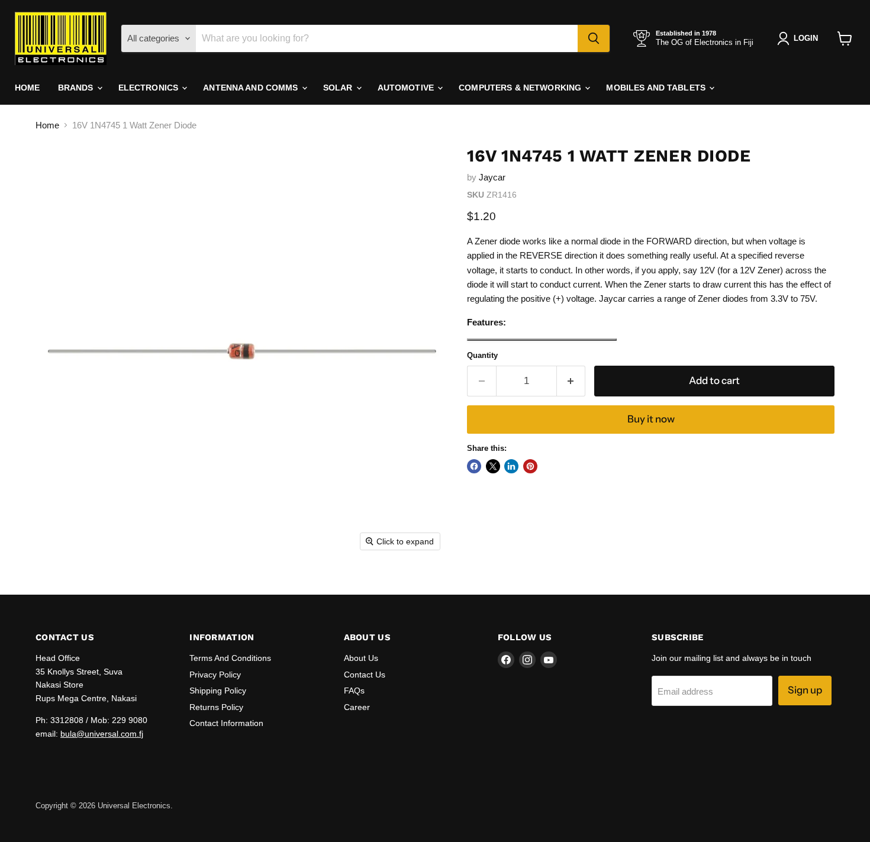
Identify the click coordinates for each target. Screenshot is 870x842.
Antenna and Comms (252, 87)
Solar (339, 87)
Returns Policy (216, 707)
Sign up (805, 690)
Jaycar (492, 177)
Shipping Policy (217, 690)
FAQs (354, 690)
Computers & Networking (521, 87)
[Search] (594, 38)
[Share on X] (493, 466)
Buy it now (651, 419)
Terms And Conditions (230, 658)
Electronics (149, 87)
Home (27, 87)
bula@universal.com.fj (101, 733)
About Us (361, 658)
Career (357, 707)
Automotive (407, 87)
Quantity (482, 355)
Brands (77, 87)
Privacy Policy (215, 674)
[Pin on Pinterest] (530, 466)
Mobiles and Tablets (657, 87)
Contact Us (364, 674)
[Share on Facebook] (474, 466)
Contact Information (226, 723)
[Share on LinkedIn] (511, 466)
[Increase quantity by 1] (571, 381)
